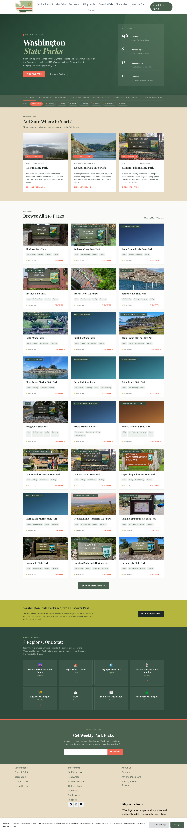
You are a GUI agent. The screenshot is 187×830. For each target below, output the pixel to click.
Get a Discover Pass (150, 614)
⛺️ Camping (50, 104)
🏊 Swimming (109, 104)
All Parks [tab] (30, 97)
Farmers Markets (77, 781)
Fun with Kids (106, 4)
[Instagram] (76, 804)
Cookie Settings (159, 825)
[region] (93, 824)
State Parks (74, 767)
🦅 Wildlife (122, 104)
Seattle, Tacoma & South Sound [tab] (52, 97)
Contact (125, 772)
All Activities (36, 104)
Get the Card (139, 4)
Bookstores (74, 795)
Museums (73, 790)
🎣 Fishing (84, 104)
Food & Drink (59, 4)
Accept (177, 825)
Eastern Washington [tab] (153, 97)
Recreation (74, 4)
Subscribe (115, 752)
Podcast (72, 799)
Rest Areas (73, 776)
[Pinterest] (81, 804)
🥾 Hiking (62, 104)
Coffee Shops (75, 786)
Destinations (43, 4)
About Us (126, 767)
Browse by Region (57, 74)
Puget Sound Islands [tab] (80, 97)
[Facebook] (70, 804)
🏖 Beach (73, 104)
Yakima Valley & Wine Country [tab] (127, 97)
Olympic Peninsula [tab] (101, 97)
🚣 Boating (96, 104)
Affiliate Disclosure (131, 776)
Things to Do (89, 4)
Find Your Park (34, 74)
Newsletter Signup (158, 7)
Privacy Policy (128, 781)
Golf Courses (75, 772)
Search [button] (91, 10)
